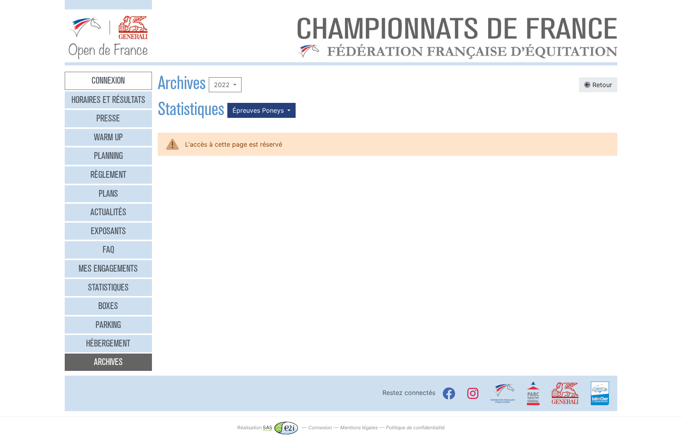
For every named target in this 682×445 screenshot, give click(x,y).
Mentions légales (359, 427)
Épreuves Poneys (259, 110)
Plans (108, 193)
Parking (108, 324)
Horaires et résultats (108, 99)
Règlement (108, 174)
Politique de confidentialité (415, 427)
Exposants (108, 230)
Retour (601, 85)
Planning (108, 155)
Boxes (108, 305)
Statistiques (108, 287)
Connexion (108, 80)
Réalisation (254, 427)
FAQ (108, 249)
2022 (223, 85)
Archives (108, 361)
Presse (108, 118)
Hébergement (108, 343)
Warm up (108, 137)
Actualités (108, 212)
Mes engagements (108, 268)
